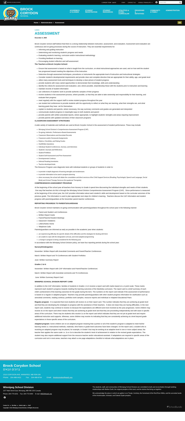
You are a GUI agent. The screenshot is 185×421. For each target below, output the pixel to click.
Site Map (14, 405)
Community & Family (155, 11)
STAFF (123, 2)
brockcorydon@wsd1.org (62, 377)
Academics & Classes (74, 11)
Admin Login (22, 405)
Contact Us (6, 405)
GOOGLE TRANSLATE (144, 2)
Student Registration (91, 11)
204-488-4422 (15, 377)
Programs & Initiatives (139, 12)
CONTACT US (132, 2)
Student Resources (108, 11)
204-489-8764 (36, 377)
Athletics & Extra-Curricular (124, 12)
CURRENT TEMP (109, 2)
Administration (173, 10)
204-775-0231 (13, 394)
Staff (29, 405)
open (179, 22)
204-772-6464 (28, 394)
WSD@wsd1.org (46, 394)
